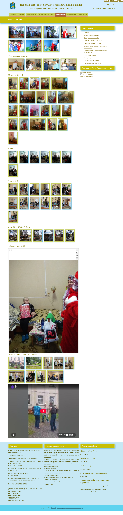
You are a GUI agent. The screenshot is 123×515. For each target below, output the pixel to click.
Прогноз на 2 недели (86, 76)
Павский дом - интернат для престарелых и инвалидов (67, 508)
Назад (77, 254)
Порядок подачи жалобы (91, 38)
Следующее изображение (11, 250)
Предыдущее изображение (10, 250)
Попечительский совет (46, 14)
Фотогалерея (60, 14)
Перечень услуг (88, 32)
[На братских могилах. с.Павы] (13, 235)
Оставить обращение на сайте (93, 40)
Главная (13, 14)
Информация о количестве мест (93, 57)
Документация (31, 14)
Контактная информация (91, 35)
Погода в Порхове (85, 72)
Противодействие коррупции (92, 63)
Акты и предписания (90, 55)
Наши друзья (83, 14)
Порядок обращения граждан (92, 43)
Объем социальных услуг (91, 60)
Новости (21, 14)
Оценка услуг (71, 14)
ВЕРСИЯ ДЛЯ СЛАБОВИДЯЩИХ (113, 1)
